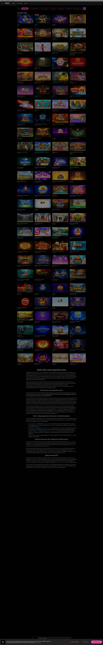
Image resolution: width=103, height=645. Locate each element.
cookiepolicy (38, 642)
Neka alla (86, 642)
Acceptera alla (96, 642)
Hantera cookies (75, 642)
